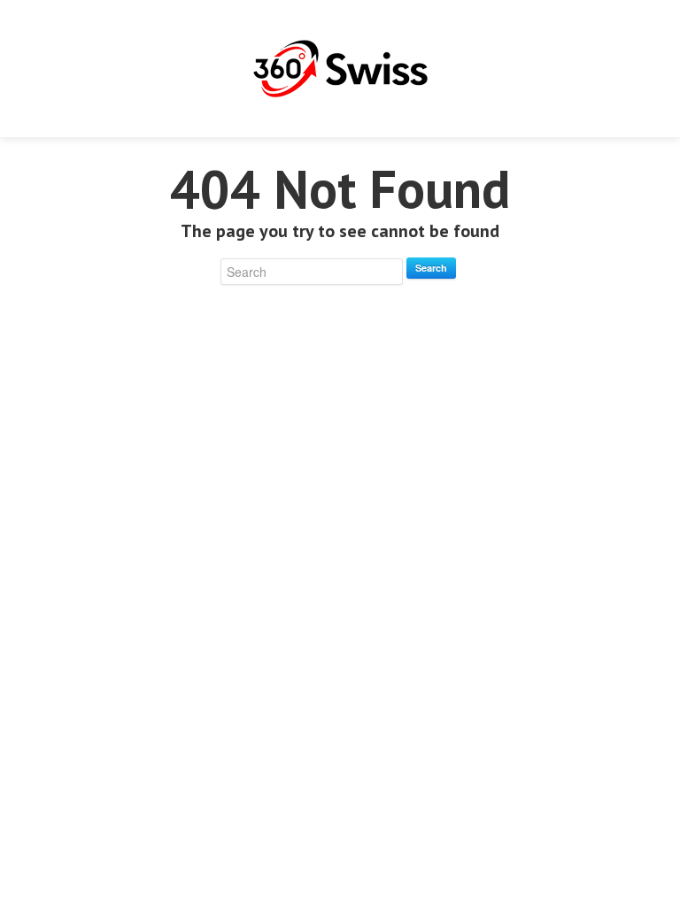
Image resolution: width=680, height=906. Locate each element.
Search (431, 267)
